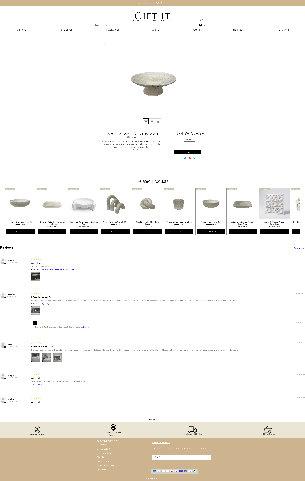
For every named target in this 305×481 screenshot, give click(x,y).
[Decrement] (186, 150)
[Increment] (193, 150)
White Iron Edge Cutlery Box (44, 304)
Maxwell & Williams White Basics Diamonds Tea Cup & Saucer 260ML (55, 269)
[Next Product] (303, 211)
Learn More (191, 141)
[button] (201, 20)
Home (101, 42)
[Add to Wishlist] (204, 158)
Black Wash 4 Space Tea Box (44, 405)
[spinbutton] (190, 150)
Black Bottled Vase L (42, 384)
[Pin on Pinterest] (189, 164)
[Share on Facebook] (185, 164)
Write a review (299, 248)
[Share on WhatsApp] (194, 164)
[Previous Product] (1, 211)
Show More (86, 327)
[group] (152, 211)
